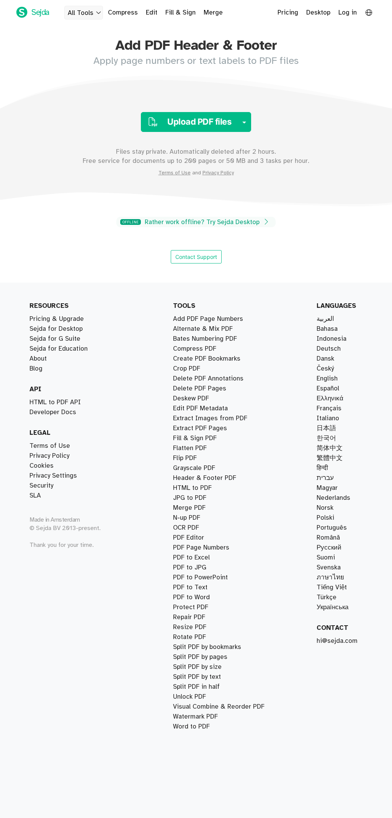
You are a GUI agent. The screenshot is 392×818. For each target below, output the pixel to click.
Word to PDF (191, 726)
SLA (35, 495)
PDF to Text (190, 587)
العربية (325, 318)
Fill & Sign (180, 12)
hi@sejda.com (337, 640)
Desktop (318, 12)
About (38, 358)
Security (41, 485)
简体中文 (330, 448)
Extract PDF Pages (200, 428)
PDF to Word (191, 597)
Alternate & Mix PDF (203, 328)
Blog (35, 368)
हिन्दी (322, 468)
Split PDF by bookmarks (207, 647)
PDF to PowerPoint (200, 577)
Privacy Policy (218, 173)
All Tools (80, 13)
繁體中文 (330, 458)
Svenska (329, 567)
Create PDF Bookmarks (206, 358)
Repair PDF (189, 617)
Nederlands (333, 497)
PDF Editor (188, 537)
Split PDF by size (197, 667)
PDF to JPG (189, 567)
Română (328, 537)
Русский (329, 547)
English (327, 378)
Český (325, 368)
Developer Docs (52, 412)
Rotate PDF (189, 637)
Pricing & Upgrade (56, 318)
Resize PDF (189, 627)
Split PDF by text (197, 676)
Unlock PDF (189, 696)
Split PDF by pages (200, 657)
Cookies (41, 465)
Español (328, 388)
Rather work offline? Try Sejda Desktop (191, 222)
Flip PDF (185, 458)
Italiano (328, 418)
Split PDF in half (196, 686)
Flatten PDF (190, 448)
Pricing (288, 12)
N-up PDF (186, 517)
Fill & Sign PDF (195, 438)
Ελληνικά (330, 398)
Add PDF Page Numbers (208, 318)
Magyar (327, 488)
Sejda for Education (58, 348)
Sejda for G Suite (54, 338)
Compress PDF (194, 348)
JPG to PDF (189, 497)
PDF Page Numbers (201, 547)
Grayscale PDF (194, 468)
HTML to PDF (192, 488)
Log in (347, 12)
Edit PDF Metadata (200, 408)
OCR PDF (186, 527)
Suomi (326, 557)
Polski (325, 517)
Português (332, 527)
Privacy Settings (53, 475)
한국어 (326, 438)
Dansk (325, 358)
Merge (213, 12)
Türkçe (326, 597)
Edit (151, 12)
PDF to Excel (191, 557)
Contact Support (196, 257)
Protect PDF (190, 607)
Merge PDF (189, 507)
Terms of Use (174, 173)
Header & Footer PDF (204, 478)
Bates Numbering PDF (205, 338)
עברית (325, 478)
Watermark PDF (195, 716)
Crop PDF (186, 368)
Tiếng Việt (332, 587)
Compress (123, 12)
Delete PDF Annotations (208, 378)
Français (329, 408)
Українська (332, 607)
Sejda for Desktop (56, 328)
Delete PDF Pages (199, 388)
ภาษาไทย (330, 577)
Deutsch (329, 348)
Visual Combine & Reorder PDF (219, 706)
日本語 (326, 428)
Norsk (325, 507)
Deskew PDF (191, 398)
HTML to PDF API (55, 402)
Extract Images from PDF (210, 418)
